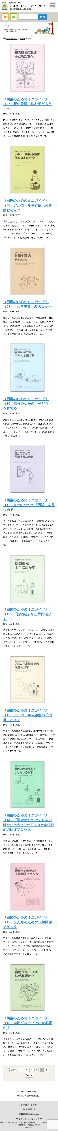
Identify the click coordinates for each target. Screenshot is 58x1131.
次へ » (29, 1075)
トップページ (11, 38)
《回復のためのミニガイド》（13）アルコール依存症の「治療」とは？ (27, 715)
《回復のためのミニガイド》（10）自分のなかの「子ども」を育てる (27, 403)
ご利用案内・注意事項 (29, 1105)
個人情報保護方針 (29, 1109)
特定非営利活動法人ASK (27, 1091)
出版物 (22, 38)
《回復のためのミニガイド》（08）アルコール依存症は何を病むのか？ (27, 205)
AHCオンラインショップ (5, 16)
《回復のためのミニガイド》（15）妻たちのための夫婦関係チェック (27, 922)
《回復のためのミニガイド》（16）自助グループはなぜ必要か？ (27, 1023)
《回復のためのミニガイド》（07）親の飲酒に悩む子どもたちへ (27, 104)
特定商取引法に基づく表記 (29, 1113)
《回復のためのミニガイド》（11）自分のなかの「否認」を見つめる (29, 505)
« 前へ (14, 1070)
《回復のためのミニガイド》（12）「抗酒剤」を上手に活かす (27, 614)
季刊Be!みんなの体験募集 (27, 1095)
